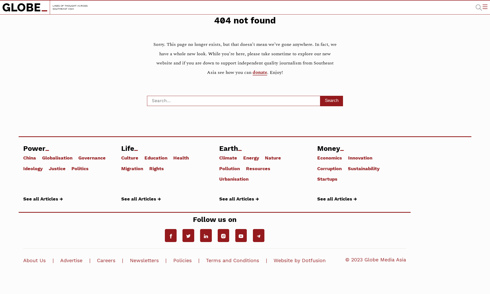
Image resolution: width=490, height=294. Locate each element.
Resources (258, 168)
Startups (327, 178)
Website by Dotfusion (300, 260)
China (29, 157)
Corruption (329, 168)
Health (181, 157)
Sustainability (363, 168)
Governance (92, 157)
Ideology (33, 168)
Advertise (71, 260)
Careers (106, 260)
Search (331, 100)
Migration (132, 168)
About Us (34, 260)
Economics (329, 157)
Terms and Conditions (232, 260)
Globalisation (57, 157)
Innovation (360, 157)
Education (155, 157)
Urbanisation (234, 178)
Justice (57, 168)
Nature (273, 157)
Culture (129, 157)
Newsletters (144, 260)
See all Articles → (43, 198)
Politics (80, 168)
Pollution (229, 168)
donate (260, 72)
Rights (156, 168)
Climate (228, 157)
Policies (182, 260)
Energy (251, 157)
